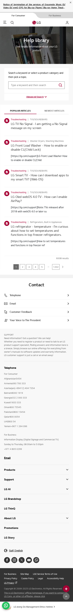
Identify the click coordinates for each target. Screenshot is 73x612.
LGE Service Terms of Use (45, 573)
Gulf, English (16, 550)
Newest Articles (54, 110)
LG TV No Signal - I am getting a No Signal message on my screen (39, 126)
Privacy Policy (10, 578)
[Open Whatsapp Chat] (6, 605)
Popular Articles (20, 110)
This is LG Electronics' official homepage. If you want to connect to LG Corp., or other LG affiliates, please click (35, 594)
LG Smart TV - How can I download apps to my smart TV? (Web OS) (40, 177)
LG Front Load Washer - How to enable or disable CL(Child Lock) (39, 147)
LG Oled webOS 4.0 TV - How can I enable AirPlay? (39, 198)
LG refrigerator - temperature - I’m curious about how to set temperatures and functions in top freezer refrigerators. (39, 230)
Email (7, 458)
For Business (10, 573)
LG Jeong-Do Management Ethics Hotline (33, 606)
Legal (40, 578)
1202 (56, 266)
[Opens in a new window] (7, 560)
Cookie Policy (27, 578)
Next (63, 267)
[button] (36, 479)
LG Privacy (9, 582)
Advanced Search (35, 96)
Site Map (24, 573)
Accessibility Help (55, 578)
